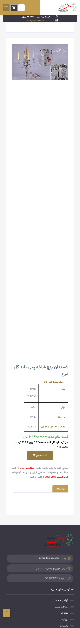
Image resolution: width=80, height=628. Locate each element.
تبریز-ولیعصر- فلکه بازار (48, 568)
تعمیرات (64, 626)
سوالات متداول (60, 607)
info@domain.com (49, 558)
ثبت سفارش (41, 455)
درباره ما (64, 619)
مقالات (64, 613)
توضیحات (60, 489)
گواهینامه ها (61, 600)
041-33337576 (52, 578)
